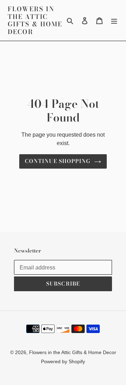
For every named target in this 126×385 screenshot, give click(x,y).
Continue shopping (57, 161)
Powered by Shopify (63, 361)
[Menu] (114, 20)
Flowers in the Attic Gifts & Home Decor (35, 20)
